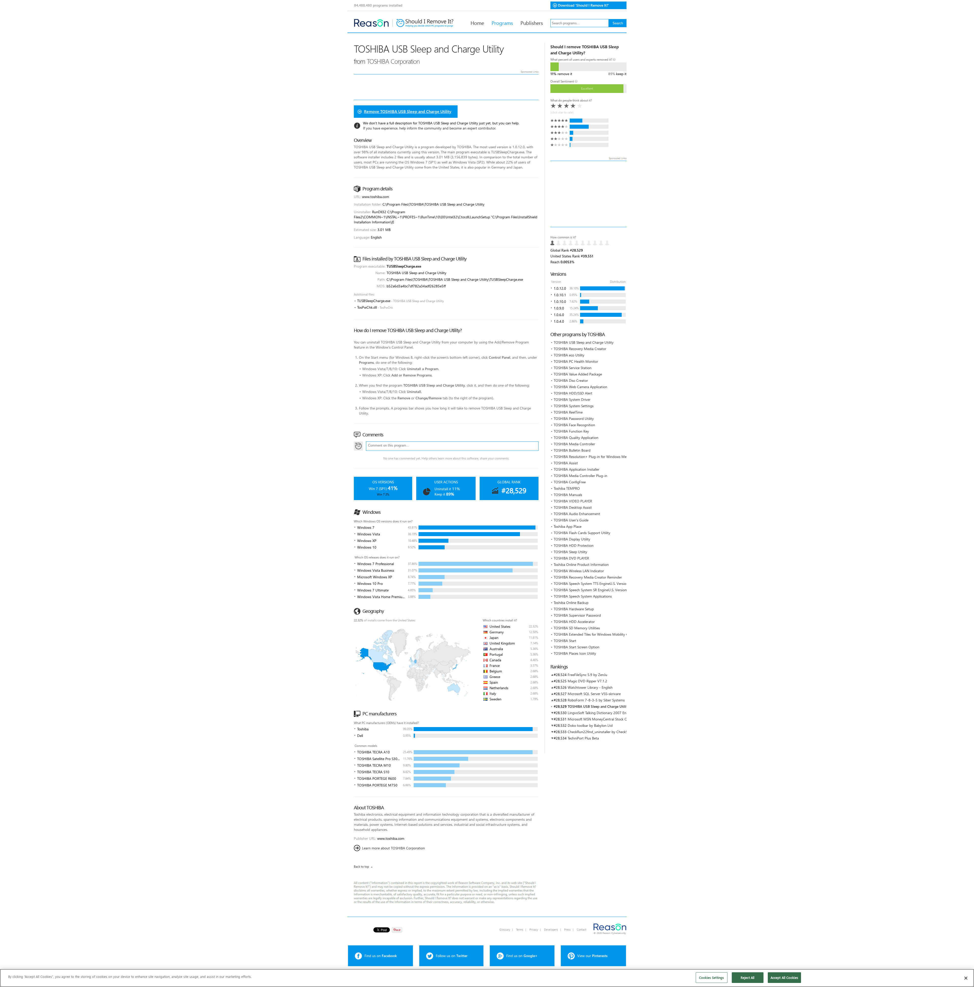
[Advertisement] (588, 194)
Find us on (380, 955)
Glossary (504, 929)
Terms (519, 929)
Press (567, 929)
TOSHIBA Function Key (571, 431)
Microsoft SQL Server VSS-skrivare (594, 693)
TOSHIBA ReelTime (568, 412)
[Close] (965, 978)
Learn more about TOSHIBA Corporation (393, 848)
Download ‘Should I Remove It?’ (583, 5)
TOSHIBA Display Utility (572, 539)
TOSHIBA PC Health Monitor (576, 361)
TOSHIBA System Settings (574, 405)
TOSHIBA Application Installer (576, 469)
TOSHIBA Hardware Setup (574, 608)
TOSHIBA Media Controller (574, 443)
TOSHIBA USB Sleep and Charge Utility (584, 342)
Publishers (531, 22)
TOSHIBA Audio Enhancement (577, 513)
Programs (502, 22)
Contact (581, 929)
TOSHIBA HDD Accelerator (574, 621)
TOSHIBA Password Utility (574, 418)
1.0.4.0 (559, 321)
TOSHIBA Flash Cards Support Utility (582, 532)
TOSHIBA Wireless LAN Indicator (579, 570)
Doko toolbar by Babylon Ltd (590, 725)
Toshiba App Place (567, 526)
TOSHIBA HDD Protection (574, 545)
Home (477, 22)
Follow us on (451, 955)
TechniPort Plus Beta (583, 738)
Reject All (747, 977)
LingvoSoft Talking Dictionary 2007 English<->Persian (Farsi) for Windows (625, 712)
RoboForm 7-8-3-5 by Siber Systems (596, 700)
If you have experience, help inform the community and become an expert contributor (429, 128)
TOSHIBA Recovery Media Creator (580, 348)
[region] (487, 978)
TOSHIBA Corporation (393, 61)
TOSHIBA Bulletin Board (572, 450)
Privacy (533, 929)
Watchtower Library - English (590, 687)
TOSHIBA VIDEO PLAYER (573, 501)
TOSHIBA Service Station (573, 367)
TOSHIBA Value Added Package (578, 374)
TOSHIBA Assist (566, 462)
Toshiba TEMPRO (567, 488)
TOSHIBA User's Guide (571, 520)
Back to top (361, 866)
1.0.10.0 (560, 301)
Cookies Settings (711, 977)
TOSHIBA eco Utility (569, 355)
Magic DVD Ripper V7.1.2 (587, 681)
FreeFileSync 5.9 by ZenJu (587, 674)
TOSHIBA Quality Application (576, 437)
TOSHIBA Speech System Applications (583, 596)
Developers (551, 929)
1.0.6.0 (559, 314)
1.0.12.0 (560, 288)
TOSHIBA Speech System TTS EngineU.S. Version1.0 (593, 583)
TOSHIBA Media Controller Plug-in (580, 475)
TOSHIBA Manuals (568, 494)
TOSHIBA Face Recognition (574, 424)
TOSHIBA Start (565, 640)
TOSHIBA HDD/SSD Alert (573, 393)
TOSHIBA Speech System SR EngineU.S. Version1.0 (593, 589)
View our (592, 955)
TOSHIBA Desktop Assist (573, 507)
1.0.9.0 (559, 308)
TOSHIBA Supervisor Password (577, 615)
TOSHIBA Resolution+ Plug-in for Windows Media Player (597, 456)
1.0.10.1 (560, 294)
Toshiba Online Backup (571, 602)
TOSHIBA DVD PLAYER (571, 558)
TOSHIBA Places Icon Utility (575, 653)
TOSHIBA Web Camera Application (580, 386)
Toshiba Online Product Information (581, 564)
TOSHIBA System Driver (572, 399)
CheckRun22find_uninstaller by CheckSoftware (603, 731)
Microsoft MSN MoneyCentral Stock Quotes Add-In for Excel (615, 719)
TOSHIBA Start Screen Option (576, 647)
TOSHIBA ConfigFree (570, 482)
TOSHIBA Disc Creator (571, 380)
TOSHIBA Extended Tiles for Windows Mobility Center (595, 634)
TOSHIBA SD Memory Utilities (577, 628)
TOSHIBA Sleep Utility (570, 551)
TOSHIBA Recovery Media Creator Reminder (588, 577)
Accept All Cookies (784, 977)
